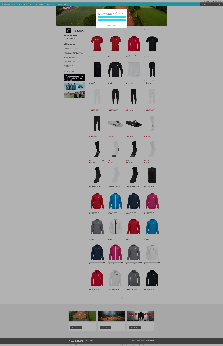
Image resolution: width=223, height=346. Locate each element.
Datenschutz (109, 25)
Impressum (114, 25)
